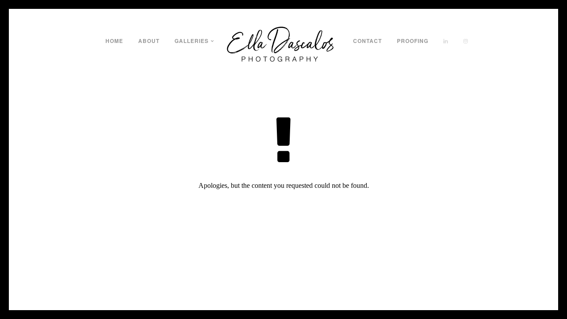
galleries (192, 41)
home (114, 41)
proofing (412, 41)
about (148, 41)
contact (367, 41)
